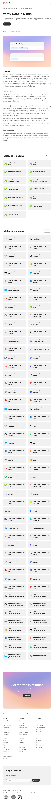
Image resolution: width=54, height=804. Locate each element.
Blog (4, 744)
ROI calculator (6, 758)
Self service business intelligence (41, 730)
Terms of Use (23, 792)
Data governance (7, 723)
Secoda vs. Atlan (7, 754)
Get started (7, 24)
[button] (50, 3)
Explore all (47, 156)
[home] (7, 3)
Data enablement (40, 725)
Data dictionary (6, 729)
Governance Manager (24, 729)
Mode (4, 31)
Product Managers (23, 734)
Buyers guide (6, 751)
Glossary (29, 713)
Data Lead (21, 720)
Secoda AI (5, 720)
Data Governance (27, 8)
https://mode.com (15, 31)
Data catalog (6, 727)
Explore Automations (16, 8)
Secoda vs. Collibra (7, 756)
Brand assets (22, 754)
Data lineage (6, 732)
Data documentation (40, 727)
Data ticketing (6, 734)
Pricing (4, 740)
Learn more (27, 695)
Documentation (20, 713)
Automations (6, 8)
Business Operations (24, 732)
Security (21, 751)
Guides (4, 747)
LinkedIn (40, 740)
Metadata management (41, 720)
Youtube (40, 747)
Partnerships (22, 747)
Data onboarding (40, 723)
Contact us (21, 742)
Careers (12, 713)
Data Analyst (22, 725)
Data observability (7, 725)
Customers (5, 713)
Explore (4, 760)
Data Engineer (22, 723)
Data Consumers (23, 727)
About (20, 740)
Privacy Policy (32, 792)
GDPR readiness (23, 749)
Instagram (40, 744)
